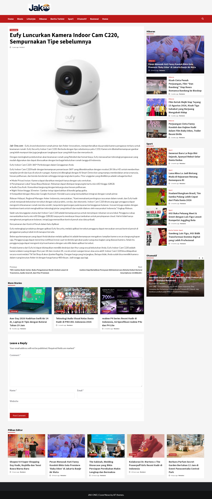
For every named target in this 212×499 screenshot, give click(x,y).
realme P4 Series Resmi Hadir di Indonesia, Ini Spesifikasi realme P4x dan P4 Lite (122, 322)
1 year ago (15, 47)
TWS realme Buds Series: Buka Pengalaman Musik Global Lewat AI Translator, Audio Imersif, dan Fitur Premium (39, 270)
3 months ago (175, 244)
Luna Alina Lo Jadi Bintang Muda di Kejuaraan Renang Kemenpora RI (183, 177)
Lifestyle (31, 18)
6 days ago (174, 475)
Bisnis (20, 18)
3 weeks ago (175, 116)
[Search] (202, 18)
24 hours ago (135, 472)
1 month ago (62, 325)
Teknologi (13, 30)
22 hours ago (96, 475)
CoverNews (104, 494)
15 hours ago (155, 70)
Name (13, 390)
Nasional (94, 18)
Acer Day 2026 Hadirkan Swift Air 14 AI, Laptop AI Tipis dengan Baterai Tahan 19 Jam (29, 322)
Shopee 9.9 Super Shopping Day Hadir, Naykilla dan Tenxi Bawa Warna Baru (25, 465)
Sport (70, 18)
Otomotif (81, 18)
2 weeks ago (175, 94)
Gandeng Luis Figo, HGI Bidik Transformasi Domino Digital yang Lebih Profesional (184, 237)
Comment (15, 355)
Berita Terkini (57, 18)
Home (11, 18)
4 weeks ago (16, 329)
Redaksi (22, 47)
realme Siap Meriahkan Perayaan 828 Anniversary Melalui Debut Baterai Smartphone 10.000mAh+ (110, 270)
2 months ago (108, 329)
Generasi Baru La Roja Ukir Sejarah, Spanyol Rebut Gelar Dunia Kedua (184, 157)
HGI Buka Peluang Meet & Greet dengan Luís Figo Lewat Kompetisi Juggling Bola (185, 217)
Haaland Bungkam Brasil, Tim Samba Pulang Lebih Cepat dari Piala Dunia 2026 (185, 197)
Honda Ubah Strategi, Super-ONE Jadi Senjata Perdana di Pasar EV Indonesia (171, 279)
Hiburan (43, 18)
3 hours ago (15, 472)
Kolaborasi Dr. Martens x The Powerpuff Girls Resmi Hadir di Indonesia (145, 465)
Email (80, 390)
